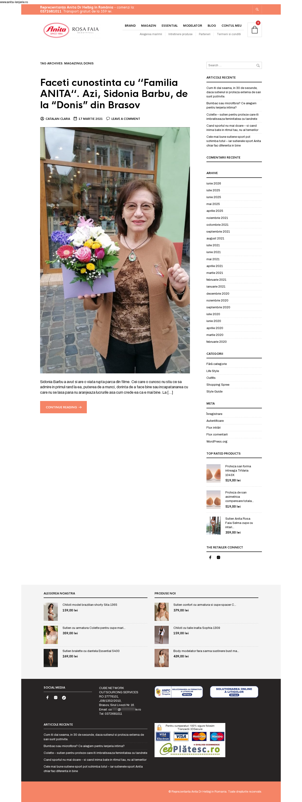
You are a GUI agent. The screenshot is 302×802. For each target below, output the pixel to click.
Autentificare (215, 420)
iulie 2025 (213, 190)
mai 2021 (212, 259)
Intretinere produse (180, 34)
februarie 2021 (216, 279)
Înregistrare (214, 414)
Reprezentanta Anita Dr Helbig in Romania (199, 791)
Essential (170, 26)
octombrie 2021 (217, 224)
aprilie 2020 (214, 328)
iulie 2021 (213, 245)
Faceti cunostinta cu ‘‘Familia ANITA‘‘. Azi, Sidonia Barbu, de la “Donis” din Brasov (114, 94)
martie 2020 (214, 335)
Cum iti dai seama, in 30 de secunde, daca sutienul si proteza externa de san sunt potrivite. (233, 92)
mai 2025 (213, 204)
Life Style (212, 371)
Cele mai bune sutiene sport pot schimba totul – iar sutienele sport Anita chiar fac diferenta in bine (233, 141)
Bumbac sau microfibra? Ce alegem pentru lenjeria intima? (84, 746)
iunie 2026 (213, 183)
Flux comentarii (217, 434)
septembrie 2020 (218, 307)
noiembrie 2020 (217, 300)
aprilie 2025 (214, 211)
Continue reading (61, 407)
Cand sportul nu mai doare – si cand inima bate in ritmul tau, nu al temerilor (95, 759)
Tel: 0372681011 (110, 713)
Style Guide (214, 391)
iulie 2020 (213, 314)
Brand (130, 26)
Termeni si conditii (229, 34)
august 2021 (215, 238)
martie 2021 (214, 273)
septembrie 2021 (218, 231)
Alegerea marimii (151, 34)
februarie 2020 (216, 341)
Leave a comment (125, 119)
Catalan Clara (58, 119)
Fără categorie (216, 364)
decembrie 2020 (217, 293)
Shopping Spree (217, 384)
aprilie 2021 (214, 266)
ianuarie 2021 (215, 286)
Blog (212, 26)
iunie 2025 (213, 197)
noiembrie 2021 (217, 218)
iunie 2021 (213, 252)
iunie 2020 (213, 321)
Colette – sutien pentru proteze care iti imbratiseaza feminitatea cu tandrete (95, 753)
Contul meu (232, 26)
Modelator (192, 26)
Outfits (211, 378)
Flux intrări (213, 427)
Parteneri (204, 34)
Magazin (148, 26)
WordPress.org (216, 441)
